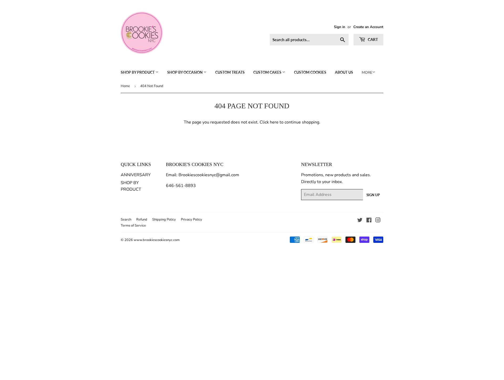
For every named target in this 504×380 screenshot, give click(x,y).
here (274, 122)
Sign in (339, 26)
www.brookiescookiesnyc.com (157, 240)
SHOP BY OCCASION (185, 72)
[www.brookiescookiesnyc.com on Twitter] (360, 221)
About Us (344, 72)
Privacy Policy (191, 219)
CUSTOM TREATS (230, 72)
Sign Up (373, 195)
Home (125, 86)
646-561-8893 (181, 186)
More (367, 72)
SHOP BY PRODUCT (138, 72)
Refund (141, 219)
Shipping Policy (164, 219)
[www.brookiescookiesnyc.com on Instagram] (378, 221)
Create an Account (368, 26)
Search (126, 219)
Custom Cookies (310, 72)
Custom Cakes (267, 72)
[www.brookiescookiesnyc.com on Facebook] (369, 221)
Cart (372, 39)
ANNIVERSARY (136, 175)
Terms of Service (133, 225)
